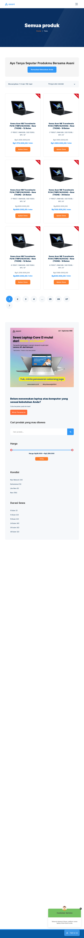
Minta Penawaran (19, 412)
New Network (14, 480)
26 (58, 299)
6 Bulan (12, 510)
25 (50, 299)
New (11, 493)
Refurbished (14, 484)
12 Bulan (13, 515)
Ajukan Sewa (23, 149)
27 (66, 299)
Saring (42, 459)
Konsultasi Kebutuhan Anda (42, 70)
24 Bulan (13, 523)
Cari (70, 431)
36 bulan (13, 527)
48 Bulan (13, 532)
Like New (13, 488)
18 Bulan (13, 519)
